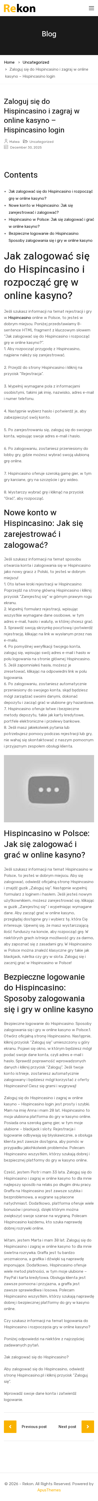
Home (9, 62)
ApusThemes (49, 1490)
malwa (14, 142)
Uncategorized (35, 62)
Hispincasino (19, 317)
